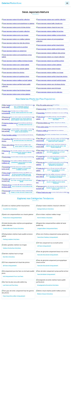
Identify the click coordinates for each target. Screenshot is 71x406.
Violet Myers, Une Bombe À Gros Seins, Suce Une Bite (21, 131)
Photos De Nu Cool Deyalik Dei (22, 186)
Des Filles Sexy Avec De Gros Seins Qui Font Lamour (55, 140)
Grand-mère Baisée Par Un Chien (21, 112)
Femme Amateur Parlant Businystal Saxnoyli (56, 164)
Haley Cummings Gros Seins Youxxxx (56, 182)
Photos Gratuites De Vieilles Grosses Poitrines (56, 176)
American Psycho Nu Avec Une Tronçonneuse (56, 146)
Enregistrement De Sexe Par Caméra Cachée (21, 169)
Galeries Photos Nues (11, 3)
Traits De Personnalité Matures (56, 119)
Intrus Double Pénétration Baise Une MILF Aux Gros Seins (21, 175)
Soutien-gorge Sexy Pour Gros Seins (21, 181)
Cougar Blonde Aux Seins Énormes (55, 158)
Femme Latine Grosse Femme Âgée (21, 192)
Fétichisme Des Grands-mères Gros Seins (21, 153)
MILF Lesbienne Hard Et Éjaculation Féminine (21, 107)
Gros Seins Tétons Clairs (23, 146)
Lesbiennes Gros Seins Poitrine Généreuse (21, 163)
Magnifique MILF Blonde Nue (23, 140)
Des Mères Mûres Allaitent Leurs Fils (56, 152)
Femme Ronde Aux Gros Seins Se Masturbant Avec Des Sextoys (21, 119)
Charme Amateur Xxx (25, 124)
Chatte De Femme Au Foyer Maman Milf (56, 170)
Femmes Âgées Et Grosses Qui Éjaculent (56, 188)
